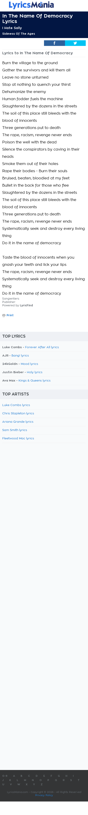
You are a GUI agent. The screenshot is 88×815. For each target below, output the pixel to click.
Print (10, 315)
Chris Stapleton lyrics (18, 413)
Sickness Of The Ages (18, 33)
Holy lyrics (34, 372)
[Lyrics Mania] (44, 5)
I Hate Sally (12, 27)
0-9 (4, 776)
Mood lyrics (29, 364)
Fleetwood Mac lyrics (18, 438)
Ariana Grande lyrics (17, 421)
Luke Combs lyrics (16, 405)
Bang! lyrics (20, 355)
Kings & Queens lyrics (35, 380)
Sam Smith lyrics (14, 430)
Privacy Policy (44, 795)
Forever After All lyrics (42, 347)
